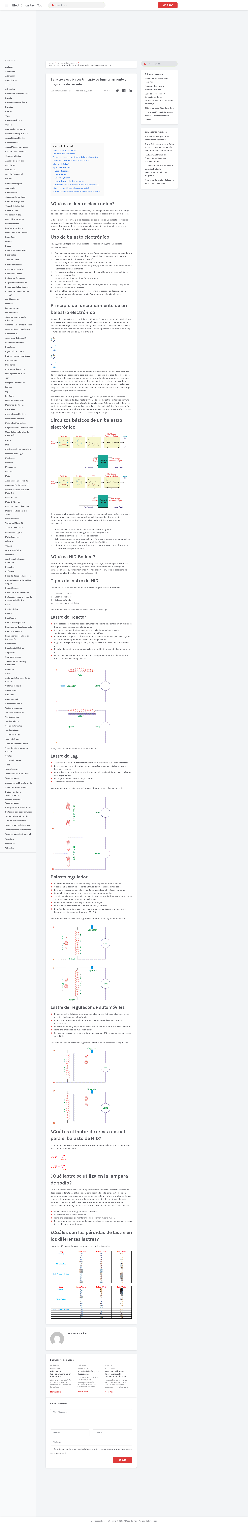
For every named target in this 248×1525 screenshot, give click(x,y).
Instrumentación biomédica (17, 356)
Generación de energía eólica (18, 325)
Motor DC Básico (12, 502)
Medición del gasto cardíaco (18, 449)
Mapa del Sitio (131, 1521)
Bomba (8, 111)
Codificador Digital (13, 183)
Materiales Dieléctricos (15, 414)
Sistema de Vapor (13, 686)
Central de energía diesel (16, 134)
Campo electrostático (15, 129)
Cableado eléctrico (13, 120)
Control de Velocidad (14, 206)
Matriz (8, 440)
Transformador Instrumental (18, 834)
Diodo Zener (10, 237)
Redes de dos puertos (15, 622)
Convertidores (11, 210)
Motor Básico (11, 497)
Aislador (9, 67)
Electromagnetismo (14, 269)
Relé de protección (13, 631)
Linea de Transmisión (14, 400)
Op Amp (8, 546)
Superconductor (12, 699)
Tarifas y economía (13, 708)
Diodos (8, 241)
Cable (7, 116)
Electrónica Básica (13, 273)
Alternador (10, 76)
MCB (7, 445)
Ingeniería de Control (14, 351)
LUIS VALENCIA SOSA (154, 166)
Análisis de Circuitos (14, 161)
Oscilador (9, 555)
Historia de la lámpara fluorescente (88, 1372)
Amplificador (11, 80)
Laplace (8, 387)
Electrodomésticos (13, 265)
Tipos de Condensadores (16, 743)
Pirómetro (9, 571)
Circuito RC (10, 165)
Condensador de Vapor (15, 197)
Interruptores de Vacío (15, 374)
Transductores (11, 769)
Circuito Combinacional (15, 151)
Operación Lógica (13, 550)
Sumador (9, 695)
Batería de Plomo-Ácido (16, 102)
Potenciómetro (11, 588)
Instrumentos (11, 360)
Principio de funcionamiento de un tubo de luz (60, 1374)
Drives (8, 246)
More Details (55, 1392)
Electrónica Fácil (77, 1333)
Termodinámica (12, 739)
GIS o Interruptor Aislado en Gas (159, 108)
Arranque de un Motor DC (16, 481)
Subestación (10, 690)
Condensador (11, 192)
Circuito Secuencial (14, 174)
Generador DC (11, 333)
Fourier (8, 178)
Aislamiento (10, 71)
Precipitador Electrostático (17, 592)
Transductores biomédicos (17, 773)
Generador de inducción (16, 338)
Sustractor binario (13, 703)
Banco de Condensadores (16, 93)
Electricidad (10, 255)
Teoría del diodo (12, 735)
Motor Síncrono (12, 518)
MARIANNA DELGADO (154, 155)
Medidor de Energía (14, 453)
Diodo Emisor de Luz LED (16, 232)
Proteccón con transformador (18, 812)
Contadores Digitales (14, 201)
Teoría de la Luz (12, 730)
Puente (8, 605)
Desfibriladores (12, 224)
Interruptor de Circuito (15, 369)
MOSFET (9, 471)
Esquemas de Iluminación (17, 287)
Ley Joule (9, 396)
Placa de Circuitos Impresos (18, 576)
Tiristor (8, 756)
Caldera (8, 125)
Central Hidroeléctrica (15, 138)
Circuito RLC (10, 170)
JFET (7, 378)
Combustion (10, 188)
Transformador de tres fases (18, 829)
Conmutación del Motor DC (17, 485)
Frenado (9, 303)
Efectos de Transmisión (15, 250)
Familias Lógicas (13, 299)
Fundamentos (11, 312)
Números (9, 541)
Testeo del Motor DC (14, 523)
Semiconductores (13, 657)
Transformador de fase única (18, 825)
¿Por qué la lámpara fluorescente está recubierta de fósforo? (115, 1374)
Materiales (10, 409)
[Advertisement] (124, 33)
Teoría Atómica (12, 717)
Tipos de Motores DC (14, 527)
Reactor (8, 613)
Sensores (9, 669)
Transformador (12, 778)
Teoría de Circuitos (13, 726)
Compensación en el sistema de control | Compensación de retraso (159, 115)
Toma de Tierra (12, 260)
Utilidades (10, 843)
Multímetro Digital (13, 532)
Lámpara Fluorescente (15, 382)
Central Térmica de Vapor (16, 147)
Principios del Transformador (18, 807)
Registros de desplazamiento (18, 627)
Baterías (9, 107)
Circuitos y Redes (13, 156)
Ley (6, 391)
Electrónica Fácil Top (27, 5)
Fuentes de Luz (12, 308)
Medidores (10, 458)
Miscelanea (10, 467)
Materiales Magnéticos (15, 423)
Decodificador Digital (14, 219)
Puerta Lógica (11, 609)
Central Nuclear (12, 142)
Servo (7, 673)
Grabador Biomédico (14, 342)
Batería (8, 98)
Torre (7, 765)
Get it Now (168, 5)
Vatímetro (9, 848)
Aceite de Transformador (16, 787)
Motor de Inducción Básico (17, 506)
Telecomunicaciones (14, 712)
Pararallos (9, 567)
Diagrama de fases (14, 228)
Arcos (8, 85)
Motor (8, 476)
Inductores (10, 347)
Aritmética (10, 89)
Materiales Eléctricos (14, 418)
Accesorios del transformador (19, 783)
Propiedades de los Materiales (19, 427)
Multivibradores (12, 537)
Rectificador (10, 618)
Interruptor (10, 365)
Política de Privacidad (147, 1521)
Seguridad (10, 652)
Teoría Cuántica (12, 721)
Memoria (9, 462)
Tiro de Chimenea (13, 760)
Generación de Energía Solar (18, 329)
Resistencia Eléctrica (14, 648)
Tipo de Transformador (15, 821)
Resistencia (10, 643)
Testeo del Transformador (17, 816)
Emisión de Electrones (15, 278)
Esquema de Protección (16, 282)
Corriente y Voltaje (13, 215)
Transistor (9, 839)
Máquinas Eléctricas (14, 405)
